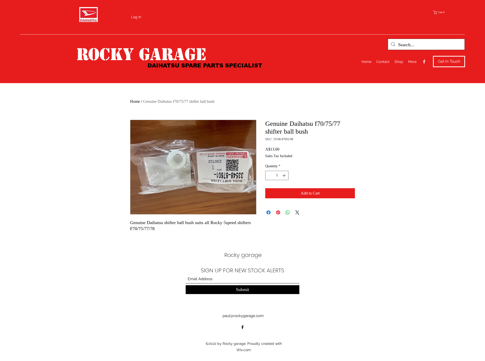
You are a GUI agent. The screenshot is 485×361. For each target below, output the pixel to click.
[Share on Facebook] (268, 212)
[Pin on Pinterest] (278, 212)
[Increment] (284, 175)
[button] (440, 12)
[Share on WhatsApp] (288, 212)
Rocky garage (141, 54)
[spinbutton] (276, 175)
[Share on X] (297, 212)
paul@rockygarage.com (243, 316)
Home (135, 101)
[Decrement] (269, 175)
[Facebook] (424, 61)
